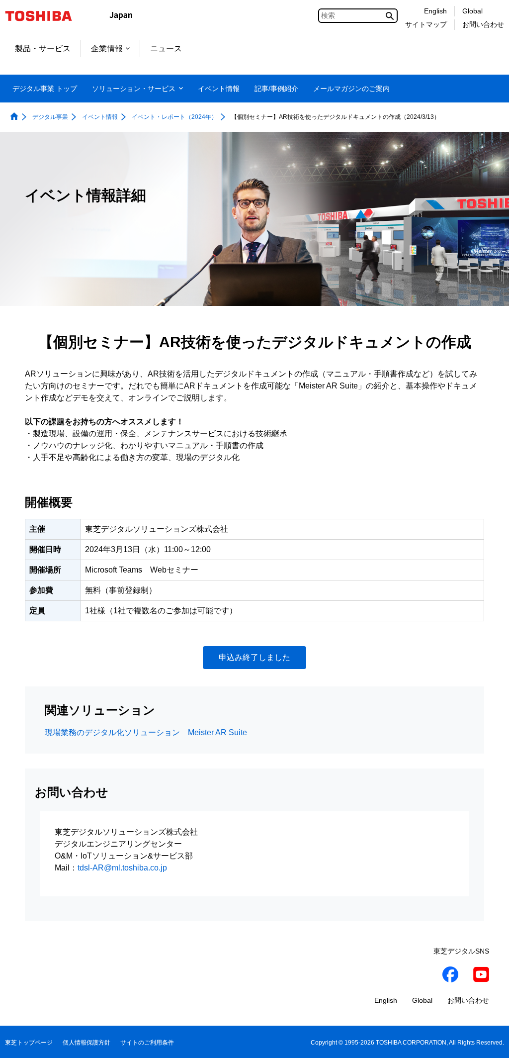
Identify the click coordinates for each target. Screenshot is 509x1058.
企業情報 (107, 48)
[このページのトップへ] (487, 1041)
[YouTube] (481, 975)
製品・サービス (43, 48)
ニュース (166, 48)
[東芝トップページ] (45, 16)
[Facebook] (450, 975)
